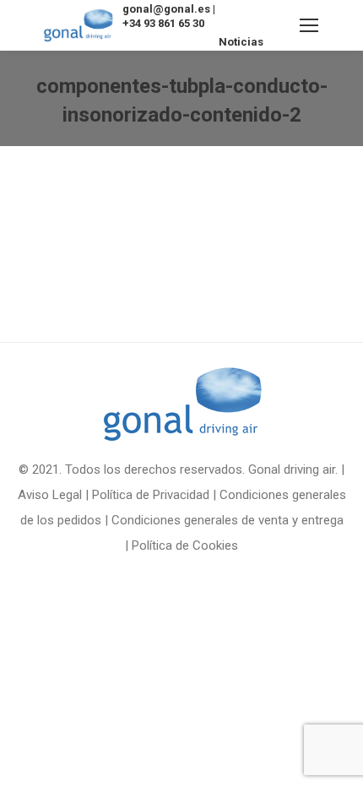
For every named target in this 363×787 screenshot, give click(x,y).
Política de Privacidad (150, 494)
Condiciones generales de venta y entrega (227, 520)
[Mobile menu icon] (309, 25)
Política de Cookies (185, 545)
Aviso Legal (50, 494)
